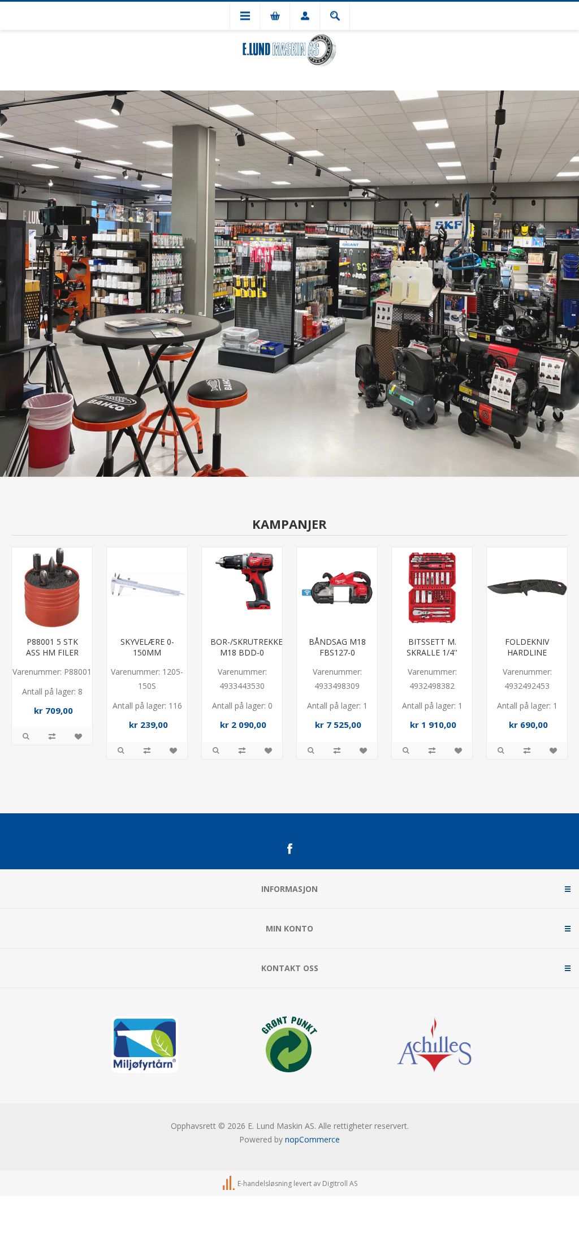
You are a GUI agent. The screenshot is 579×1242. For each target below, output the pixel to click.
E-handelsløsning (264, 1182)
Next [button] (570, 283)
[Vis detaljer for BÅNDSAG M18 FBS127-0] (337, 586)
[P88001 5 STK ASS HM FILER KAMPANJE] (52, 586)
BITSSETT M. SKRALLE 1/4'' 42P (432, 651)
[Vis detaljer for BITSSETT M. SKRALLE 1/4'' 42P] (432, 586)
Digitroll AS (339, 1182)
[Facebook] (289, 847)
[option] (289, 283)
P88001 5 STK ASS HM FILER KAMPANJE (52, 651)
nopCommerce (312, 1137)
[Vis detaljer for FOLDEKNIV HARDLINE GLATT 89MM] (527, 586)
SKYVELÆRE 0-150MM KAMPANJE (147, 651)
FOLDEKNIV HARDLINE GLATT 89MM (527, 651)
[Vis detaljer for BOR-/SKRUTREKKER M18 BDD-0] (242, 586)
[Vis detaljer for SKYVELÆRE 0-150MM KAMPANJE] (147, 586)
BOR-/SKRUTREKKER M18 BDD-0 (242, 645)
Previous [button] (8, 283)
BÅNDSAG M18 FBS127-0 (337, 645)
